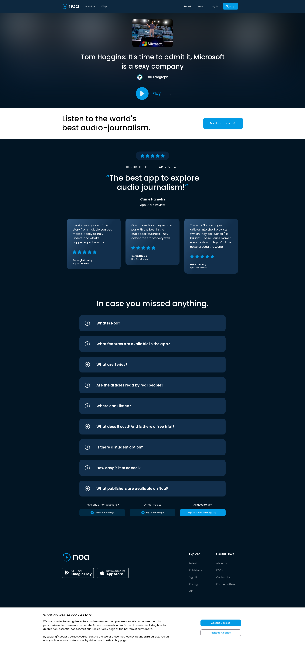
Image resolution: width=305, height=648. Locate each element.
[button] (146, 323)
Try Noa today (220, 123)
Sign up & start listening (200, 512)
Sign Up (230, 6)
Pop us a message (155, 512)
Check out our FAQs (104, 512)
